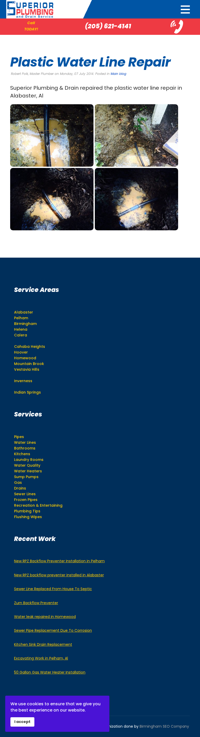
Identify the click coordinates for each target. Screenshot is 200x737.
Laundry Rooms (28, 459)
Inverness (23, 380)
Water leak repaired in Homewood (45, 616)
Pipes (19, 436)
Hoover (21, 352)
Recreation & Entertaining (38, 505)
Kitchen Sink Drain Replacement (43, 644)
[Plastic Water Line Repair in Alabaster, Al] (51, 135)
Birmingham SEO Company (164, 726)
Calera (20, 335)
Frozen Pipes (26, 499)
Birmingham (25, 323)
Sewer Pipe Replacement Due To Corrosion (53, 630)
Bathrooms (24, 448)
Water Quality (27, 465)
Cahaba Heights (29, 346)
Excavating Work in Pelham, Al (41, 658)
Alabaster (23, 312)
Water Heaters (28, 471)
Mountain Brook (29, 363)
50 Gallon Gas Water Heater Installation (49, 672)
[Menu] (185, 9)
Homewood (25, 358)
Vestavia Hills (26, 369)
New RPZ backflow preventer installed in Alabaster (59, 575)
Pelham (21, 318)
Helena (20, 329)
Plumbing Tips (27, 511)
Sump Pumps (26, 476)
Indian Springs (27, 392)
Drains (20, 488)
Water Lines (25, 442)
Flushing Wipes (28, 516)
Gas (18, 482)
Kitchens (22, 453)
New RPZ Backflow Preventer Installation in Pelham (59, 561)
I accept (22, 721)
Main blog (118, 73)
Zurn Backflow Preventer (36, 602)
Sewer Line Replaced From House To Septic (53, 588)
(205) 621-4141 (108, 26)
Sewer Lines (25, 494)
